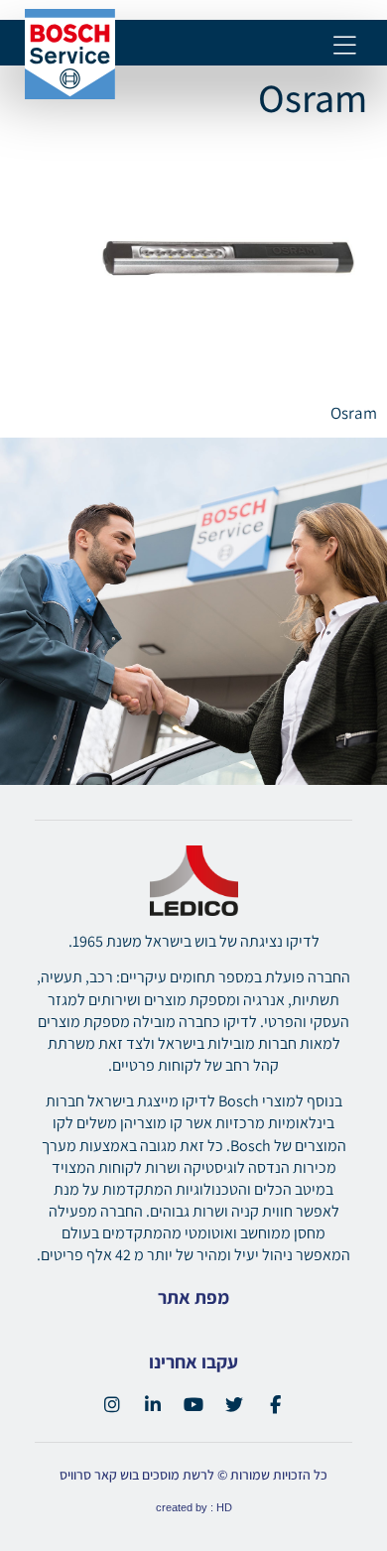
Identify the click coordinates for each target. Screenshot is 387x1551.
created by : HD (194, 1507)
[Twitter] (234, 1404)
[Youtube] (193, 1404)
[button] (344, 46)
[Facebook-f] (275, 1404)
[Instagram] (112, 1404)
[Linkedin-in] (153, 1404)
